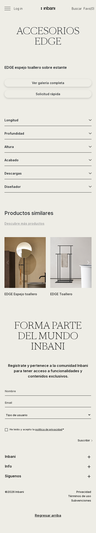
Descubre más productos (24, 223)
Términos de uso (79, 496)
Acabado (11, 160)
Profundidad (14, 133)
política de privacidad (48, 429)
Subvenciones (81, 500)
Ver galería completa (48, 83)
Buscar (77, 8)
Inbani (10, 456)
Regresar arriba (48, 515)
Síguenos (13, 476)
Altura (9, 147)
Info (8, 466)
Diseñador (12, 187)
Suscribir (84, 440)
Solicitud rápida (48, 94)
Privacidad (83, 492)
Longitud (11, 120)
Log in (18, 8)
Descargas (13, 173)
